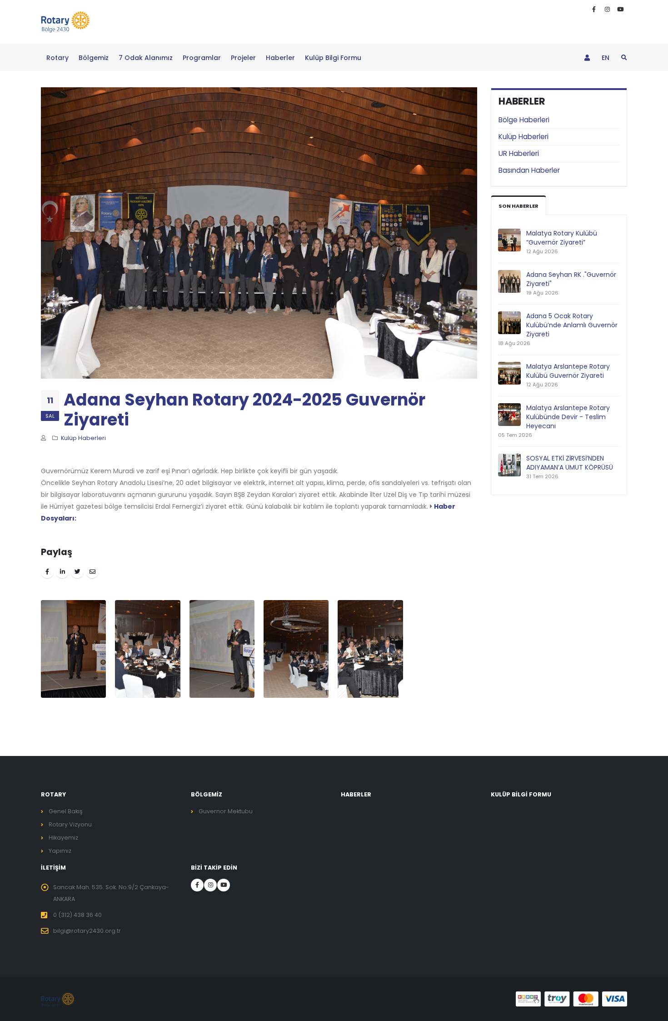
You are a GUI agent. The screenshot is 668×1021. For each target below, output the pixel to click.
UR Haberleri (519, 153)
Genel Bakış (66, 811)
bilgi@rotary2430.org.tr (87, 931)
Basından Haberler (529, 170)
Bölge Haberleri (524, 120)
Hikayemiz (63, 837)
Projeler (243, 57)
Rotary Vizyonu (70, 824)
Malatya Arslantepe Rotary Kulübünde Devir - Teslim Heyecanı (568, 416)
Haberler (280, 57)
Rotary (57, 57)
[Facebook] (594, 9)
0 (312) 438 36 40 (77, 915)
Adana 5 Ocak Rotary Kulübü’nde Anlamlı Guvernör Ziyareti (572, 325)
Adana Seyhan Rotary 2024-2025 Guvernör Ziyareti (244, 409)
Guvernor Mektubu (226, 811)
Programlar (202, 57)
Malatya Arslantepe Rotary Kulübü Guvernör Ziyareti (568, 371)
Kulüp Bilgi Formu (333, 57)
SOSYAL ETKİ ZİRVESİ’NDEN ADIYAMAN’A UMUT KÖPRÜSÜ (569, 463)
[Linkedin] (607, 9)
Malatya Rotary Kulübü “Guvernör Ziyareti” (561, 238)
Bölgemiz (94, 57)
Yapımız (60, 851)
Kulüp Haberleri (523, 136)
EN (605, 57)
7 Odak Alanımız (146, 57)
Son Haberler (518, 206)
